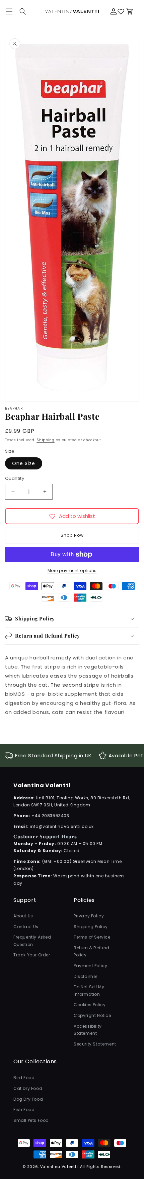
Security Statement (95, 1044)
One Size (23, 463)
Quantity (14, 478)
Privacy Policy (89, 916)
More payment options (72, 570)
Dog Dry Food (28, 1099)
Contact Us (26, 926)
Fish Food (23, 1109)
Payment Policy (90, 965)
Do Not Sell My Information (89, 990)
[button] (22, 11)
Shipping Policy (91, 926)
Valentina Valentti (59, 1166)
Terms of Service (92, 937)
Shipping (46, 440)
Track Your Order (31, 955)
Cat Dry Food (27, 1088)
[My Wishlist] (121, 11)
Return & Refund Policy (92, 951)
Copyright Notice (92, 1015)
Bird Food (23, 1077)
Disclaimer (85, 976)
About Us (23, 916)
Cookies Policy (89, 1004)
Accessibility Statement (88, 1029)
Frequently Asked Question (32, 940)
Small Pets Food (31, 1120)
